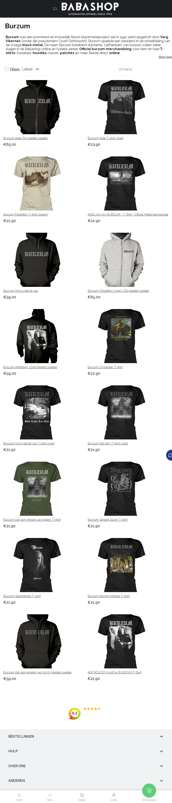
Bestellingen (21, 736)
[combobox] (34, 69)
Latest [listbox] (27, 69)
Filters (15, 69)
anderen (16, 781)
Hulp (13, 751)
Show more (165, 57)
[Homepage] (88, 9)
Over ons (17, 766)
